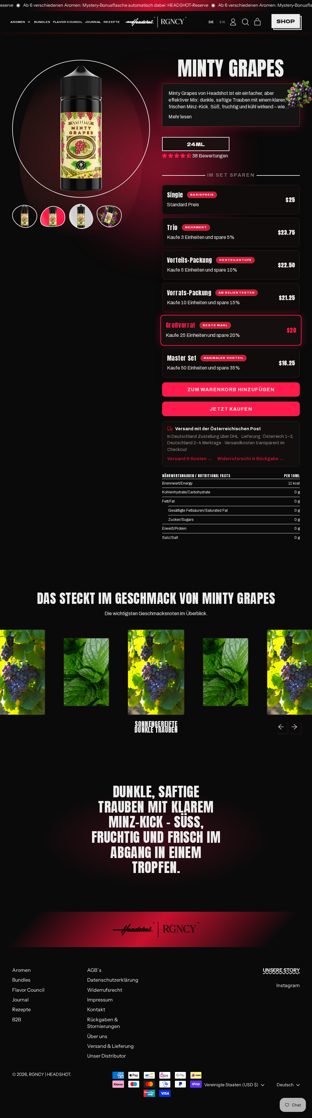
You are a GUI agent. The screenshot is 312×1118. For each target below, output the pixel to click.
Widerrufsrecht (104, 990)
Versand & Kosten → (189, 458)
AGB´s (94, 970)
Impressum (100, 1000)
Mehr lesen (180, 116)
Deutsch (285, 1084)
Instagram (288, 985)
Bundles (42, 21)
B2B (16, 1019)
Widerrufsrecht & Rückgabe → (250, 458)
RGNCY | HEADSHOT (49, 1074)
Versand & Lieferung (110, 1046)
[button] (245, 22)
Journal (93, 21)
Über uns (97, 1036)
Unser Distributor (106, 1056)
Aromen (21, 970)
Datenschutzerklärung (112, 980)
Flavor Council (67, 21)
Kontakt (96, 1009)
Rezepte (112, 21)
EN (222, 22)
